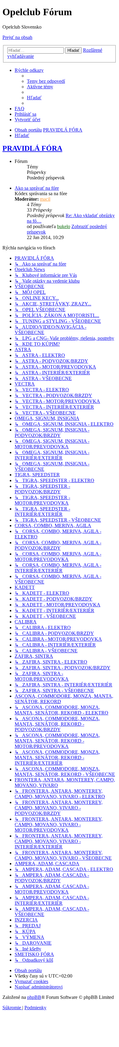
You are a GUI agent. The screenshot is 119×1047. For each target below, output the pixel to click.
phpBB (34, 997)
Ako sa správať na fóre (37, 188)
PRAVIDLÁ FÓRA (32, 148)
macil (45, 199)
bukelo (63, 226)
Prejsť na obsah (17, 37)
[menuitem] (46, 81)
